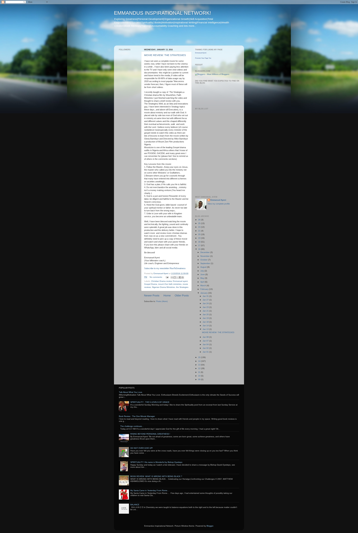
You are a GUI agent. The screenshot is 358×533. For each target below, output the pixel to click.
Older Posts (182, 295)
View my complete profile (219, 204)
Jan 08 (206, 337)
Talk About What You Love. (131, 392)
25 (199, 223)
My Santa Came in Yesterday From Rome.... (149, 490)
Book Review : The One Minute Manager (137, 416)
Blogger (210, 526)
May (202, 278)
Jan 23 (206, 307)
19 (199, 238)
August (203, 267)
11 (199, 372)
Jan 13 (206, 329)
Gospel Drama (150, 284)
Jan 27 (206, 300)
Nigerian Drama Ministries (163, 287)
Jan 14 (206, 326)
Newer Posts (151, 295)
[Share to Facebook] (180, 277)
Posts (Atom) (162, 301)
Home (167, 295)
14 (199, 361)
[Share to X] (177, 277)
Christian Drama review (161, 281)
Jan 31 (206, 296)
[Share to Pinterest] (182, 277)
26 (199, 220)
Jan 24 (206, 303)
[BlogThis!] (174, 277)
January (204, 293)
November (205, 256)
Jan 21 (206, 311)
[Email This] (172, 277)
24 (199, 227)
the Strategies (182, 287)
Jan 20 (206, 314)
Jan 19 (206, 318)
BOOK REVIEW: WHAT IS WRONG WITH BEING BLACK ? (156, 476)
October (204, 260)
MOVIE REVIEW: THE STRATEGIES (165, 55)
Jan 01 (206, 352)
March (203, 285)
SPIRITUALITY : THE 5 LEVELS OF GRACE (149, 402)
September (205, 263)
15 (199, 357)
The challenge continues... (132, 426)
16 (199, 249)
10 (199, 376)
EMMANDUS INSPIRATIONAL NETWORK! (162, 13)
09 (199, 379)
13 (199, 365)
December (205, 252)
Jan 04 (206, 344)
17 (199, 245)
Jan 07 (206, 341)
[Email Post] (167, 277)
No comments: (156, 277)
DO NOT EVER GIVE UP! (141, 448)
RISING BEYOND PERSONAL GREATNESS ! (150, 434)
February (204, 289)
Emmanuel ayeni (180, 281)
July (202, 271)
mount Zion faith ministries (170, 284)
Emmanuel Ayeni (200, 53)
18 (199, 242)
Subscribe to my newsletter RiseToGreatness (165, 268)
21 (199, 231)
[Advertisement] (168, 38)
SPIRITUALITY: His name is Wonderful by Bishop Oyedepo (156, 462)
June (202, 274)
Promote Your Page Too (203, 58)
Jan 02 (206, 348)
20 (199, 234)
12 (199, 368)
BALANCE (134, 505)
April (202, 282)
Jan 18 (206, 322)
